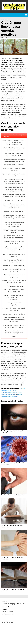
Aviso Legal (6, 606)
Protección (4, 20)
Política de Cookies (8, 611)
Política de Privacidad (8, 614)
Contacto (5, 609)
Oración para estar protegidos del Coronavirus (13, 390)
